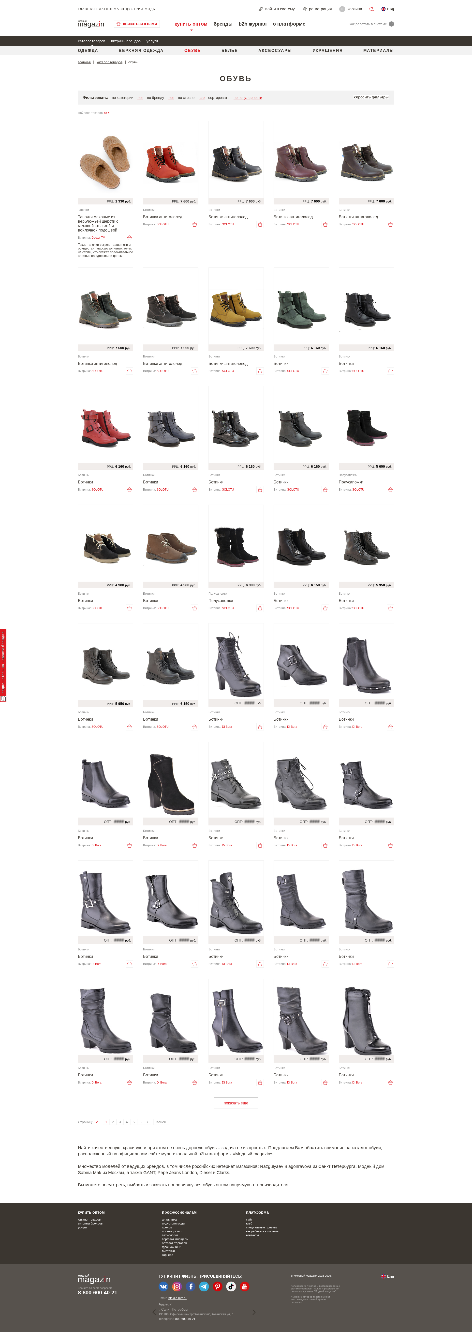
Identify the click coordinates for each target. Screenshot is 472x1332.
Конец (161, 1122)
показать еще (236, 1103)
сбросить (371, 97)
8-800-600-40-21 (97, 1292)
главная (84, 62)
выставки (168, 1251)
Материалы (378, 50)
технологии (170, 1235)
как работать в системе (262, 1231)
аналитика (169, 1219)
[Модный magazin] (91, 24)
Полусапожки (351, 482)
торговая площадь (175, 1239)
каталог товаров (91, 41)
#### (249, 702)
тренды (167, 1227)
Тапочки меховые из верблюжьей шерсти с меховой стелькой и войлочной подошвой (98, 223)
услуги (152, 41)
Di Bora (227, 726)
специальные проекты (262, 1227)
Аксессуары (275, 50)
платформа (257, 1212)
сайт (249, 1219)
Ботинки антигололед (162, 217)
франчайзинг (171, 1247)
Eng (390, 9)
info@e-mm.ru (177, 1298)
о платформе (289, 24)
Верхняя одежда (141, 50)
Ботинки (281, 363)
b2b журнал (253, 24)
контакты (252, 1235)
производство (171, 1231)
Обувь (192, 50)
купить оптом (191, 24)
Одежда (88, 50)
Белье (229, 50)
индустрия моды (173, 1223)
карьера (167, 1255)
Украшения (328, 50)
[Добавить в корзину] (129, 237)
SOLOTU (163, 224)
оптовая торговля (174, 1243)
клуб (249, 1223)
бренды (223, 24)
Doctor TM (98, 237)
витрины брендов (126, 41)
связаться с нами (140, 24)
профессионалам (179, 1212)
